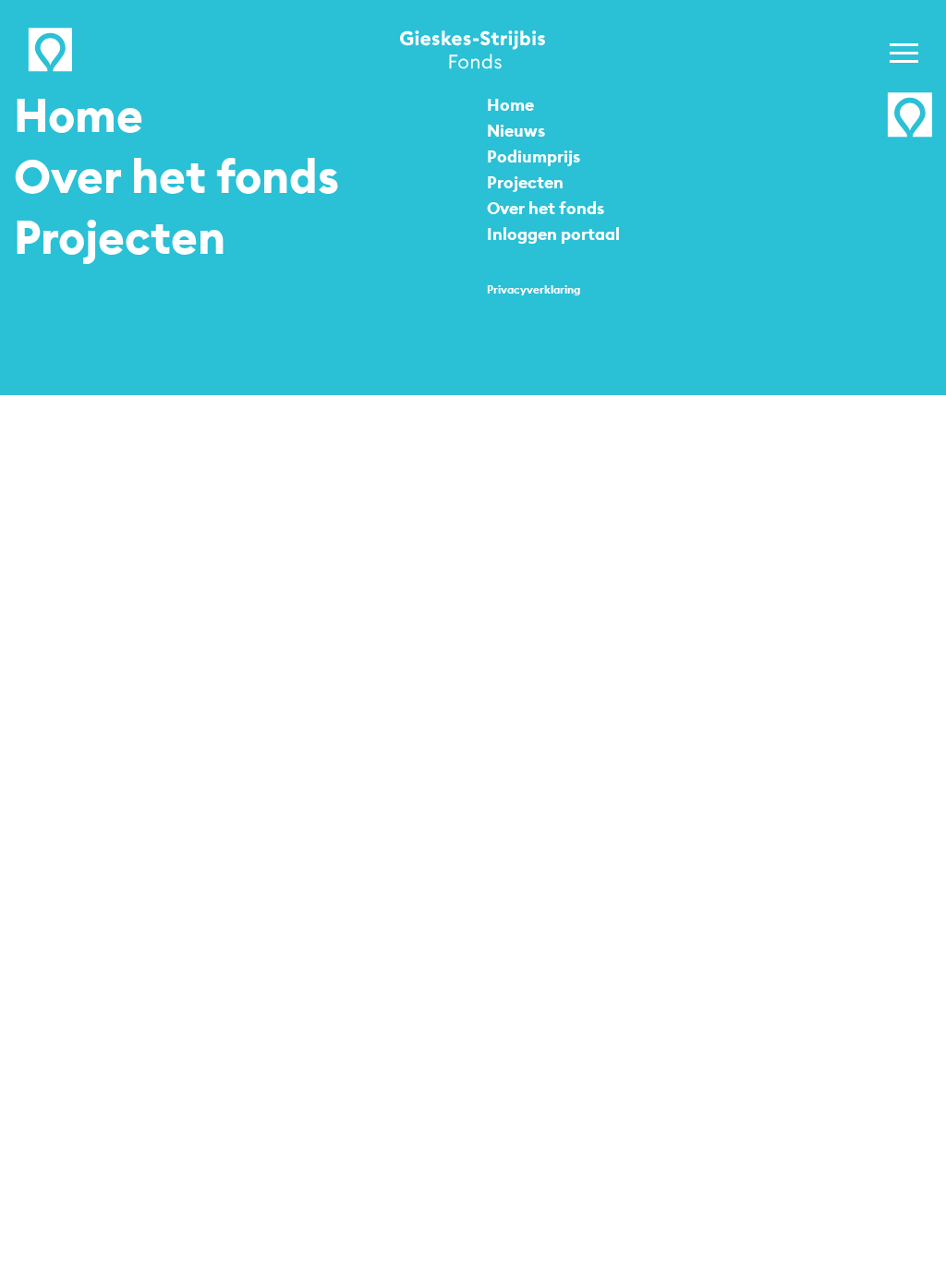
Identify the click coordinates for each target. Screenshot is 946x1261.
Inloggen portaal (553, 234)
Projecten (119, 237)
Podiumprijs (533, 156)
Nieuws (516, 130)
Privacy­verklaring (533, 289)
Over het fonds (176, 176)
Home (78, 115)
